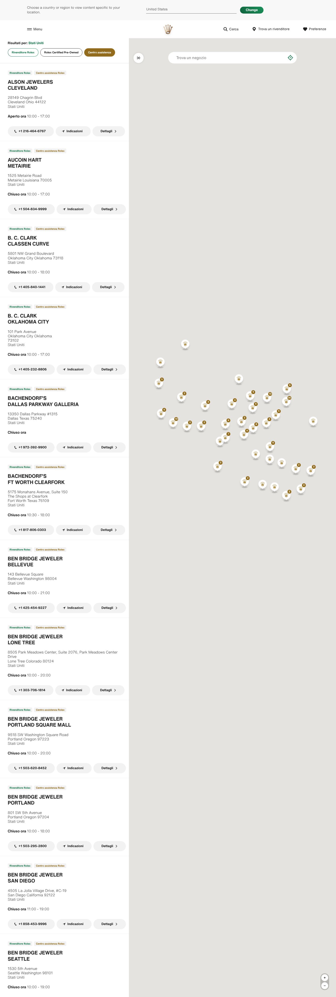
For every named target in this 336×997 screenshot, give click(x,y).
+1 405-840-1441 (32, 287)
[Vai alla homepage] (168, 29)
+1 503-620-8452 (33, 768)
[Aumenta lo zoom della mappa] (324, 977)
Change (252, 10)
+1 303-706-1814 (32, 690)
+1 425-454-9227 (33, 607)
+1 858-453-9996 (33, 924)
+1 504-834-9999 (33, 209)
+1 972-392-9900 (33, 447)
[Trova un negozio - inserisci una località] (279, 57)
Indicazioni (75, 131)
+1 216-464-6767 (32, 131)
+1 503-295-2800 (33, 846)
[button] (267, 398)
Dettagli (106, 131)
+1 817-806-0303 (32, 529)
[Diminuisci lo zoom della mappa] (324, 985)
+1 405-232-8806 (33, 369)
